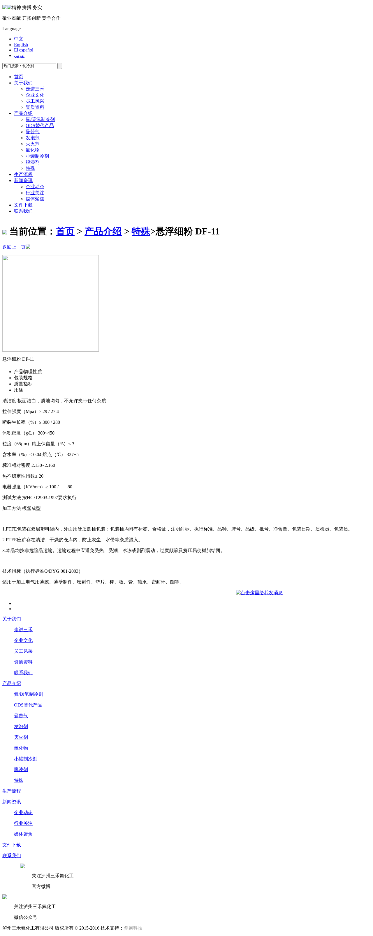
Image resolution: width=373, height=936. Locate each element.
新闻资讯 (23, 180)
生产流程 (23, 174)
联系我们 (23, 211)
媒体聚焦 (35, 198)
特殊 (30, 168)
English (21, 44)
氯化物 (33, 149)
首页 (18, 76)
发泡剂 (33, 137)
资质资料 (35, 107)
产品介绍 (23, 113)
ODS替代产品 (40, 125)
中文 (18, 38)
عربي (19, 55)
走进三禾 (35, 88)
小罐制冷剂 (37, 156)
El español (23, 49)
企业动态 (35, 186)
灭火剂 (33, 143)
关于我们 (23, 82)
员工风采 (35, 101)
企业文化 (35, 94)
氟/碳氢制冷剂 (40, 119)
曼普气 (33, 131)
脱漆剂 (33, 162)
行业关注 (35, 192)
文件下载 (23, 204)
